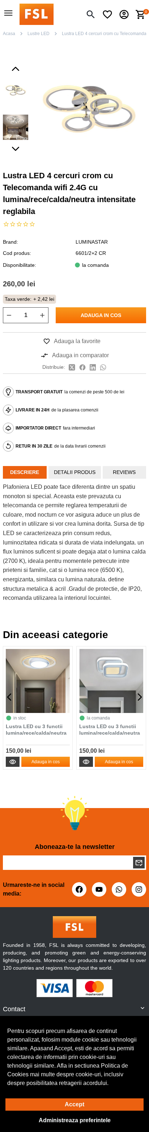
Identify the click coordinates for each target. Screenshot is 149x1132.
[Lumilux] (37, 14)
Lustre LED (38, 33)
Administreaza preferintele (75, 1120)
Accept (74, 1104)
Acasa (9, 33)
